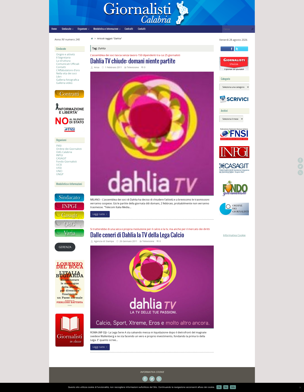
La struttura (63, 60)
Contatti (61, 67)
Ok (219, 387)
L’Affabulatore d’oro (68, 70)
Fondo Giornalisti (66, 161)
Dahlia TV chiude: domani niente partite (132, 61)
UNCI (59, 171)
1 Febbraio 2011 (113, 67)
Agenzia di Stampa (104, 241)
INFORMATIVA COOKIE (152, 371)
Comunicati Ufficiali (67, 64)
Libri (58, 76)
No (226, 387)
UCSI (59, 164)
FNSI (58, 145)
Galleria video (64, 83)
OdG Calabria (64, 152)
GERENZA (65, 247)
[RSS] (300, 172)
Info (233, 387)
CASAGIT (61, 158)
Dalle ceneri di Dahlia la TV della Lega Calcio (137, 235)
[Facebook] (300, 160)
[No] (300, 387)
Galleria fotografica (67, 79)
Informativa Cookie (234, 235)
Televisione (133, 67)
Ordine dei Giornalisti (69, 149)
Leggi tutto (99, 214)
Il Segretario (63, 57)
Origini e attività (65, 54)
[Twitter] (300, 166)
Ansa (96, 67)
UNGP (59, 174)
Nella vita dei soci (66, 73)
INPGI (59, 155)
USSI (59, 168)
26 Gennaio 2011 (128, 241)
